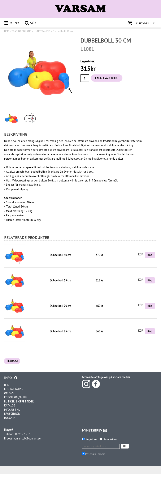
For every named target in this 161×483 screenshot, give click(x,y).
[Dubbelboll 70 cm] (14, 305)
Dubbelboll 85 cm (60, 331)
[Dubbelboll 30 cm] (39, 72)
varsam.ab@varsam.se (27, 438)
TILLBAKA (12, 361)
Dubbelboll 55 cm (60, 280)
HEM (6, 31)
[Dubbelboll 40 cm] (26, 254)
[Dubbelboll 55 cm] (14, 280)
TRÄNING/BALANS (21, 31)
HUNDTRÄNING (42, 31)
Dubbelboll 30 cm (63, 31)
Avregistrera (111, 439)
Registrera (91, 439)
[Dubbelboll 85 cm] (14, 331)
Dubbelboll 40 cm (60, 255)
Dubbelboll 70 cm (60, 306)
